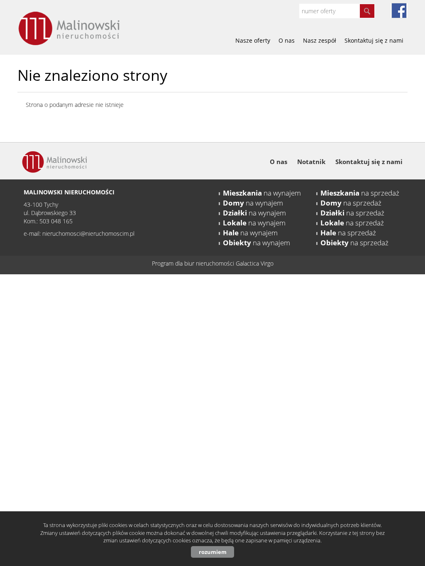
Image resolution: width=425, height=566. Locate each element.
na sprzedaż (359, 193)
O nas (286, 40)
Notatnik (311, 161)
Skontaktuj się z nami (373, 40)
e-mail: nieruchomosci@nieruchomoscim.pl (79, 233)
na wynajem (262, 193)
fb (399, 10)
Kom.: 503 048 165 (48, 221)
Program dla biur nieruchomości (194, 263)
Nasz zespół (319, 40)
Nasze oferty (252, 40)
